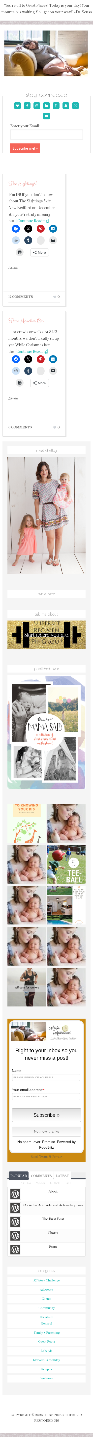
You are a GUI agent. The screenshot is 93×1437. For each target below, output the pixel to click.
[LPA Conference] (66, 947)
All (69, 1183)
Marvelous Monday (46, 1360)
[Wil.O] (26, 947)
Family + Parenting (47, 1333)
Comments (41, 1176)
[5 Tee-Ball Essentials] (66, 865)
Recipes (46, 1369)
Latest (62, 1176)
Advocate (46, 1290)
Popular (18, 1176)
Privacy (57, 1157)
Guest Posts (46, 1342)
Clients (46, 1299)
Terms (43, 1157)
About (53, 1191)
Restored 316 (46, 1421)
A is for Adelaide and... (46, 53)
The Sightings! (22, 184)
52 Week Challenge (46, 1280)
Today (26, 1183)
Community (46, 1308)
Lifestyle (47, 1351)
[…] (66, 988)
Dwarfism (46, 1317)
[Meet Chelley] (66, 824)
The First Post (53, 1219)
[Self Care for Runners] (26, 988)
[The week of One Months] (26, 906)
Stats (53, 1247)
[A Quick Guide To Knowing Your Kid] (26, 824)
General (46, 1324)
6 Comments (20, 427)
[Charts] (26, 865)
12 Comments (20, 297)
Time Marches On (25, 321)
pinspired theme (61, 1415)
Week (40, 1183)
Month (56, 1183)
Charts (53, 1233)
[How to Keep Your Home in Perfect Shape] (66, 906)
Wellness (46, 1378)
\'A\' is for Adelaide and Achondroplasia (53, 1205)
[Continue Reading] (32, 221)
